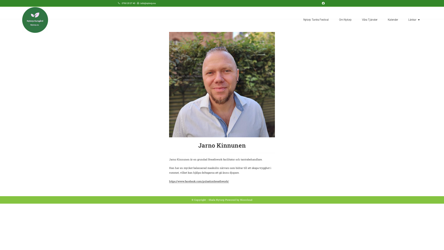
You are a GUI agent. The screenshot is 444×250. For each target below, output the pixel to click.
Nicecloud (246, 199)
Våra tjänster (369, 19)
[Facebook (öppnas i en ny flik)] (323, 3)
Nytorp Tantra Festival (316, 19)
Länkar (412, 19)
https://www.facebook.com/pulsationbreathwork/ (199, 181)
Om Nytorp (345, 19)
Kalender (393, 19)
